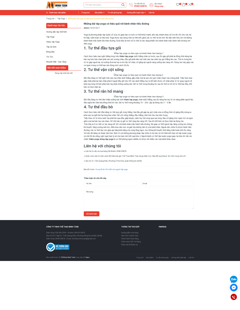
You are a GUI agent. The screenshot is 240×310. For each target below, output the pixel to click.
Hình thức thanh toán (129, 236)
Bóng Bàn (50, 52)
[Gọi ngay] (233, 297)
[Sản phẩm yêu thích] (177, 5)
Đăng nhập (158, 6)
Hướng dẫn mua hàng (129, 233)
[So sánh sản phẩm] (189, 5)
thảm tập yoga (126, 56)
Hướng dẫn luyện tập (135, 13)
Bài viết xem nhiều (57, 67)
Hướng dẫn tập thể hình (56, 32)
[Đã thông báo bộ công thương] (57, 247)
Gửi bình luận (91, 214)
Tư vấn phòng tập (115, 13)
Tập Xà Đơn (51, 47)
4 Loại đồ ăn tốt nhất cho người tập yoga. (111, 169)
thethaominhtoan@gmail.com (84, 239)
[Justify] (123, 4)
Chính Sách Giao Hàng (130, 239)
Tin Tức (49, 57)
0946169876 (140, 6)
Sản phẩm (99, 13)
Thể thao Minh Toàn (68, 257)
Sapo (88, 257)
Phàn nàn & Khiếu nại (129, 245)
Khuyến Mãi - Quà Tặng (56, 62)
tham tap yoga (131, 99)
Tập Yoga (50, 37)
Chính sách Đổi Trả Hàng (131, 242)
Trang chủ (85, 13)
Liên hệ (151, 13)
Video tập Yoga (53, 42)
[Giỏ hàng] (183, 5)
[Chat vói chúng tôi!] (234, 287)
